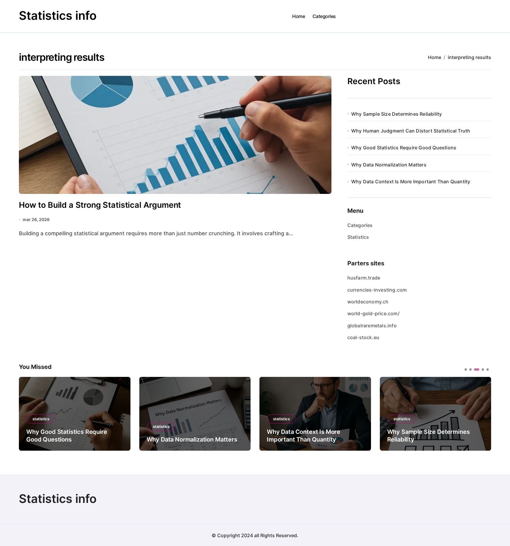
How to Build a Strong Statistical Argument (100, 205)
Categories (324, 16)
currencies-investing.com (377, 290)
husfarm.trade (363, 278)
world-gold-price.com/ (373, 313)
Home (298, 16)
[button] (482, 413)
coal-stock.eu (363, 337)
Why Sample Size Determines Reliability (396, 114)
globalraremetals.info (372, 325)
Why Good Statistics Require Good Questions (403, 148)
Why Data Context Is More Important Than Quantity (410, 181)
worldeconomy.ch (368, 302)
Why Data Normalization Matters (388, 165)
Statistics (358, 237)
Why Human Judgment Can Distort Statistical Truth (410, 131)
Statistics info (58, 15)
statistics (40, 418)
